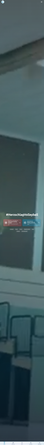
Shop (33, 229)
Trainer (21, 229)
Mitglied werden (27, 229)
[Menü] (41, 2)
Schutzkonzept (24, 231)
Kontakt (18, 231)
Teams (16, 229)
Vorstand (11, 229)
